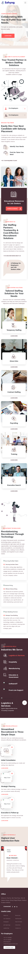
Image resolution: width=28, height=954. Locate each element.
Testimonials (18, 918)
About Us (6, 915)
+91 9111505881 (8, 939)
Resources (17, 915)
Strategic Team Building (12, 615)
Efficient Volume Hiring (11, 589)
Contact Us (18, 928)
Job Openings (7, 925)
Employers (6, 921)
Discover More (24, 702)
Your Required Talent (10, 160)
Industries (17, 925)
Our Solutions (7, 918)
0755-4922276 (7, 941)
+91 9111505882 (8, 937)
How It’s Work (18, 921)
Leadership (6, 928)
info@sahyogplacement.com (11, 943)
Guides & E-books (12, 208)
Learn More (7, 35)
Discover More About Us (13, 255)
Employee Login (9, 947)
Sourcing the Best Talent (12, 564)
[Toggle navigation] (25, 2)
